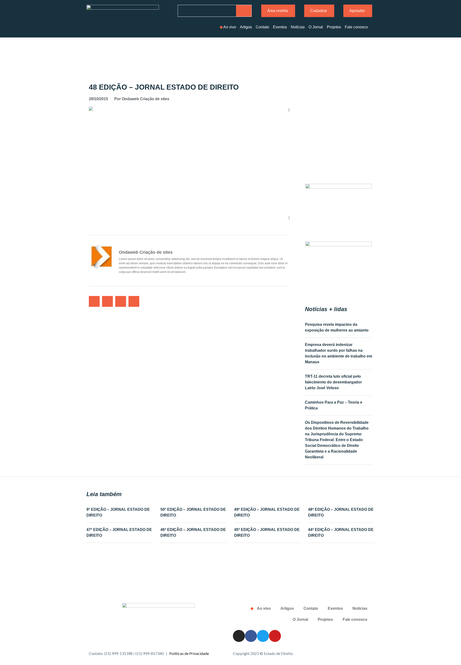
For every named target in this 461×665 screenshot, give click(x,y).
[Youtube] (275, 636)
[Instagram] (239, 636)
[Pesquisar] (243, 11)
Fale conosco (356, 27)
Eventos (280, 27)
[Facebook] (251, 636)
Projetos (334, 27)
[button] (94, 301)
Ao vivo (229, 27)
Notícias (298, 27)
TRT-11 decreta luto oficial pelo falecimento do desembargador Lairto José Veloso (333, 382)
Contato (262, 27)
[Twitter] (263, 636)
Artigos (246, 27)
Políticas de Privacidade (189, 653)
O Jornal (316, 27)
